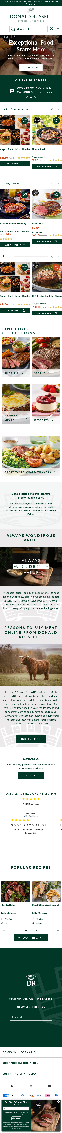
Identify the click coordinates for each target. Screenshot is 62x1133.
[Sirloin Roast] (47, 216)
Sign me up (16, 1118)
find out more (31, 739)
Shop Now (31, 67)
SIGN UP (48, 1014)
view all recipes (31, 937)
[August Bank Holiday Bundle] (15, 140)
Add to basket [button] (13, 164)
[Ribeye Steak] (47, 142)
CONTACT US (31, 775)
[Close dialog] (58, 1101)
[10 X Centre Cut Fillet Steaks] (47, 288)
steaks (51, 707)
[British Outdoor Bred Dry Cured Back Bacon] (15, 218)
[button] (30, 5)
